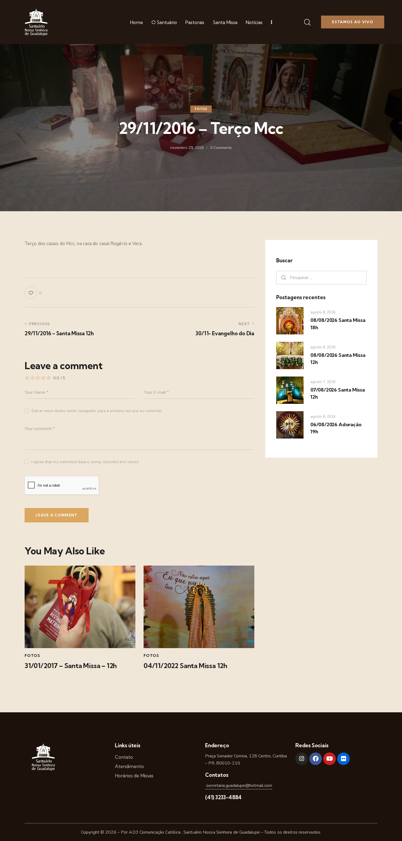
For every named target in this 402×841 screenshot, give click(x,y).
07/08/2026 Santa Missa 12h (337, 393)
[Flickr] (343, 758)
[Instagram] (301, 758)
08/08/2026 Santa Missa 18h (337, 323)
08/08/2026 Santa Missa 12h (337, 358)
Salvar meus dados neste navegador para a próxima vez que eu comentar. (97, 410)
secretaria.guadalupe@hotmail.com (238, 786)
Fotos (201, 109)
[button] (33, 292)
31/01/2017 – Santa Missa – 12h (71, 666)
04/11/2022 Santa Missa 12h (185, 666)
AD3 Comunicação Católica (155, 832)
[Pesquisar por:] (321, 277)
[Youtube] (329, 758)
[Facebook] (315, 758)
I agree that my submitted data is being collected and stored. (85, 461)
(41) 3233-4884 (223, 797)
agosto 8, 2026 (323, 312)
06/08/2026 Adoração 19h (335, 428)
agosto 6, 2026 (323, 416)
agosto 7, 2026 (323, 382)
